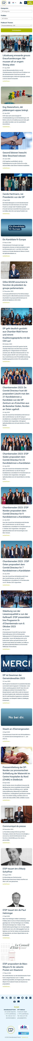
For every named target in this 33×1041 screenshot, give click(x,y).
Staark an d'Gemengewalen (16, 729)
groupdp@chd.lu (21, 1018)
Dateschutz (25, 1037)
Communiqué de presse (14, 826)
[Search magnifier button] (25, 2)
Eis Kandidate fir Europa (14, 239)
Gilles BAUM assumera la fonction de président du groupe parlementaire (15, 285)
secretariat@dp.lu (11, 1018)
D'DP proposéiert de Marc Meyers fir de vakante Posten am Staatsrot (15, 967)
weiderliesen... (7, 81)
